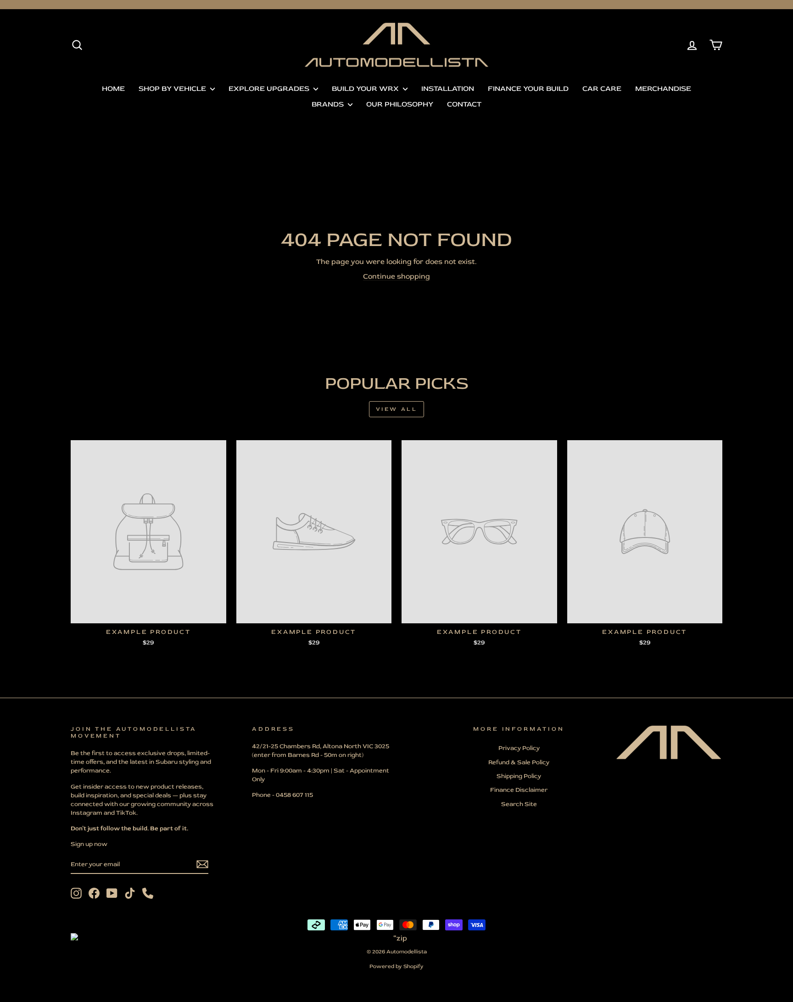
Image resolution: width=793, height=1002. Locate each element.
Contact (464, 104)
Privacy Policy (519, 748)
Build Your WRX (366, 88)
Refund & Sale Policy (518, 762)
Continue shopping (396, 276)
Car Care (601, 88)
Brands (329, 104)
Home (113, 88)
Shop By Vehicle (173, 88)
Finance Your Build (528, 88)
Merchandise (663, 88)
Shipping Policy (519, 776)
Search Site (519, 804)
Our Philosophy (399, 104)
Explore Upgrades (270, 88)
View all (397, 409)
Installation (447, 88)
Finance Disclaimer (518, 790)
